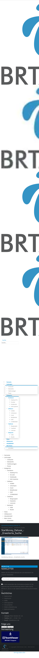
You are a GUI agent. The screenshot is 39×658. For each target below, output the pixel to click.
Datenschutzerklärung (22, 589)
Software (10, 408)
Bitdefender (14, 417)
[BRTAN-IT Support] (10, 637)
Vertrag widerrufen (19, 652)
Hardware (11, 398)
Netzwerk (10, 432)
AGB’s (6, 600)
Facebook (4, 627)
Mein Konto (9, 445)
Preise (9, 466)
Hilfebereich (8, 514)
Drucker (13, 402)
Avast (12, 415)
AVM (12, 435)
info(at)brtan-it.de (13, 620)
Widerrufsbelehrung (10, 607)
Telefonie (10, 424)
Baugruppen (14, 426)
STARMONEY (14, 422)
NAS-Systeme (14, 406)
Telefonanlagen (12, 391)
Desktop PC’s (14, 400)
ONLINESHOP (8, 516)
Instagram (10, 627)
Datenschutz (8, 596)
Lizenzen (13, 430)
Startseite (7, 455)
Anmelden (10, 448)
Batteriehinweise (9, 609)
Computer (10, 386)
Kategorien (9, 395)
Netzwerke (11, 389)
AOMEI (13, 411)
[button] (3, 340)
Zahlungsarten (8, 603)
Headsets (13, 428)
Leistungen (9, 384)
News (6, 512)
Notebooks (14, 404)
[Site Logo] (5, 647)
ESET (12, 419)
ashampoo (14, 413)
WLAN (12, 437)
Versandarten (8, 605)
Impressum (7, 598)
